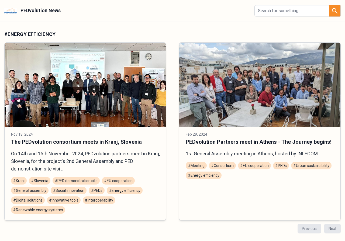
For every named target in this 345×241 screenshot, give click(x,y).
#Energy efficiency (124, 190)
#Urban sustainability (311, 165)
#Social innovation (68, 190)
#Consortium (222, 165)
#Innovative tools (63, 200)
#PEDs (96, 190)
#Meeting (196, 165)
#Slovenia (39, 181)
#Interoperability (99, 200)
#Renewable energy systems (38, 210)
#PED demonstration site (76, 181)
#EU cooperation (118, 181)
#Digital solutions (28, 200)
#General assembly (29, 190)
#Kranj (19, 181)
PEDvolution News (40, 10)
